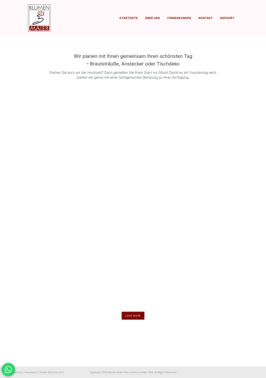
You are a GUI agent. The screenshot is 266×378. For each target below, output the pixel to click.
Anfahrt (227, 18)
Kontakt (206, 18)
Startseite (128, 18)
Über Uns (152, 18)
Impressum (31, 372)
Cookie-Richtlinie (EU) (51, 372)
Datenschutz (16, 372)
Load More (133, 315)
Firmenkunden (179, 18)
